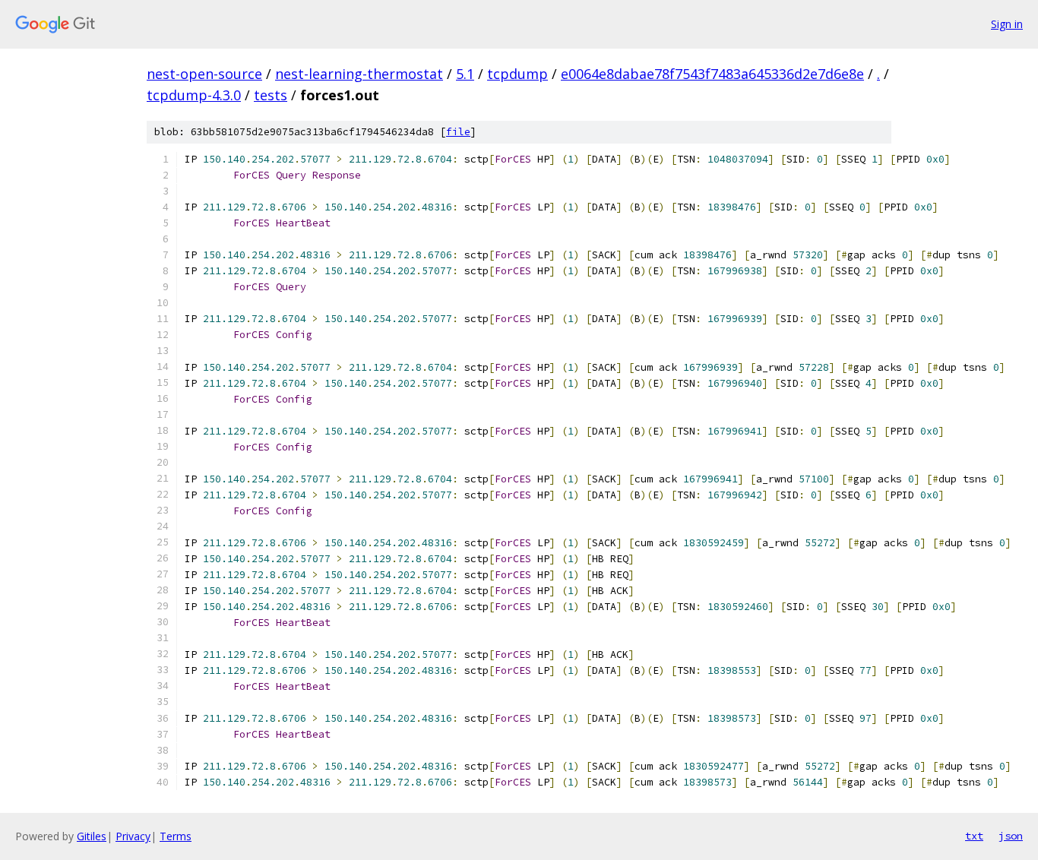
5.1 (465, 74)
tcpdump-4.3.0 (194, 95)
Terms (175, 836)
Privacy (133, 836)
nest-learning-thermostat (359, 74)
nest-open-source (204, 74)
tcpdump (517, 74)
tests (270, 95)
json (1010, 836)
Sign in (1007, 24)
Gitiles (91, 836)
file (458, 131)
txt (974, 836)
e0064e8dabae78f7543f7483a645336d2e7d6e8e (712, 74)
